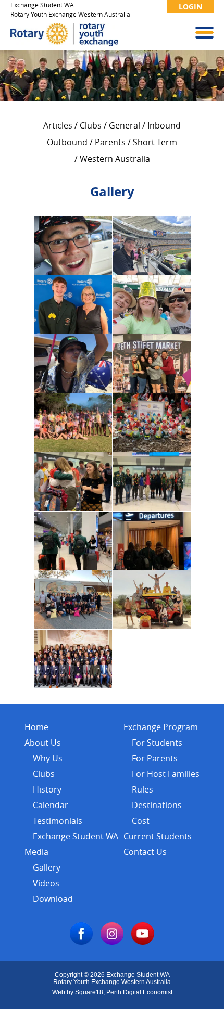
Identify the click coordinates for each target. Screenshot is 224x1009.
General (124, 125)
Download (53, 898)
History (47, 789)
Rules (142, 789)
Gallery (46, 867)
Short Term (155, 142)
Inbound (164, 125)
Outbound (67, 142)
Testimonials (57, 820)
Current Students (157, 836)
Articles (57, 125)
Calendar (50, 805)
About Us (42, 742)
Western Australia (115, 158)
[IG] (112, 942)
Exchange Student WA (75, 836)
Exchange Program (160, 727)
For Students (157, 742)
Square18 (89, 992)
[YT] (142, 942)
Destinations (157, 805)
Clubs (91, 125)
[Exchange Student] (64, 43)
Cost (141, 820)
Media (36, 852)
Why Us (48, 758)
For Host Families (166, 774)
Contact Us (145, 852)
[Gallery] (73, 271)
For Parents (155, 758)
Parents (110, 142)
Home (36, 727)
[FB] (81, 942)
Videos (46, 883)
